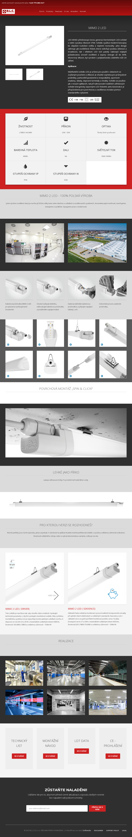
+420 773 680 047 (36, 3)
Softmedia (87, 830)
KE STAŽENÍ (19, 756)
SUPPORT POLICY (112, 830)
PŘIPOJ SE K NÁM (97, 808)
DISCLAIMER (98, 830)
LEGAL (124, 830)
